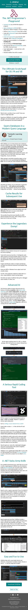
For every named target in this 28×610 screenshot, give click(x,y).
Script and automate (9, 36)
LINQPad (15, 2)
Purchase (15, 4)
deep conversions (12, 31)
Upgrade (21, 4)
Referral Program (14, 604)
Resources (8, 6)
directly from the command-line (8, 110)
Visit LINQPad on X (14, 597)
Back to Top (14, 589)
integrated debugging (16, 38)
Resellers (14, 6)
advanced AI (12, 33)
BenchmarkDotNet (18, 45)
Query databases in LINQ (10, 28)
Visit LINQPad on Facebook (14, 599)
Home (3, 4)
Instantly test (7, 24)
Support (20, 6)
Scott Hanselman (5, 139)
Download (8, 4)
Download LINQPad (14, 60)
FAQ (25, 4)
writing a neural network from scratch (13, 423)
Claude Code (7, 35)
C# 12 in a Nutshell (21, 452)
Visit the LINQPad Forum (14, 601)
